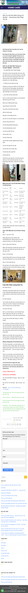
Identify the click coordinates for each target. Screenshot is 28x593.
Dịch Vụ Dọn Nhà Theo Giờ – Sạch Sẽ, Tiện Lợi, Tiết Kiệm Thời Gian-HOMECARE (13, 516)
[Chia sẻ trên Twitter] (13, 424)
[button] (2, 7)
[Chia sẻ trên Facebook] (10, 424)
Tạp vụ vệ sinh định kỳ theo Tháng (9, 495)
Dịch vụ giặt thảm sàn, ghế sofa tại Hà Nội (11, 485)
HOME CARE (14, 8)
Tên (4, 450)
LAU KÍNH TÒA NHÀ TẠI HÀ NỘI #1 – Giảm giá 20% (13, 490)
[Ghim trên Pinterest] (18, 424)
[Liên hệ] (2, 590)
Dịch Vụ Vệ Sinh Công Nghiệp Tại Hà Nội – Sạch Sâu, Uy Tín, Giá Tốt (13, 525)
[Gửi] (25, 477)
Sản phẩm (3, 545)
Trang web (5, 463)
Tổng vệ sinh (4, 550)
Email (4, 456)
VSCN (2, 558)
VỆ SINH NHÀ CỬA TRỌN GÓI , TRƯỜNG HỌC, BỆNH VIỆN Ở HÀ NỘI (13, 506)
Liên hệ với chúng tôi (6, 493)
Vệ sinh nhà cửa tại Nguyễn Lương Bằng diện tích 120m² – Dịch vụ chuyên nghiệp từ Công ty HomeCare (13, 534)
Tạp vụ (2, 548)
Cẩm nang (5, 13)
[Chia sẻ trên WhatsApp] (8, 424)
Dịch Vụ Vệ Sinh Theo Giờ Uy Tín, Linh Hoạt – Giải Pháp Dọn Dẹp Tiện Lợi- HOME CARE (14, 520)
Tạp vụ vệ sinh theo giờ (6, 498)
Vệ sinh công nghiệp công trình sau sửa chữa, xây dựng (14, 503)
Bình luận (5, 438)
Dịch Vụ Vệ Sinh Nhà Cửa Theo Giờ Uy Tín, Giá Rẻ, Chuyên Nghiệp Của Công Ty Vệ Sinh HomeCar (12, 529)
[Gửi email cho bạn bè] (15, 424)
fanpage (6, 389)
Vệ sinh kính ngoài (5, 553)
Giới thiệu (3, 487)
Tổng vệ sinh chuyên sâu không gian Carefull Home (13, 500)
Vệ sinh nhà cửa (4, 555)
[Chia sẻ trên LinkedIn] (20, 424)
